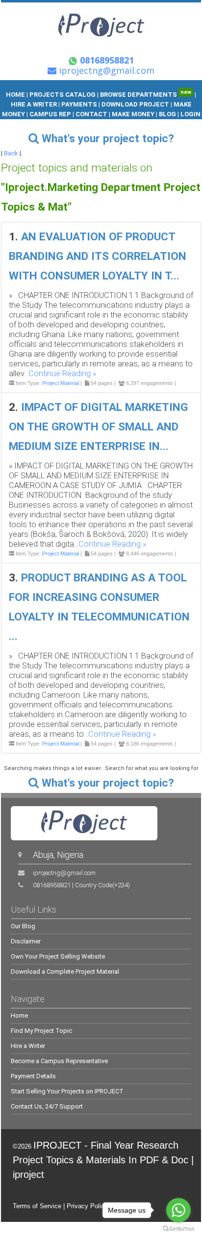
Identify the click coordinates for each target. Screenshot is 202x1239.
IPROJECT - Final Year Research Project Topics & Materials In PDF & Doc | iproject (103, 1160)
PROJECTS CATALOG (62, 94)
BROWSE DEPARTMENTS (145, 94)
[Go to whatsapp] (178, 1210)
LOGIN (190, 114)
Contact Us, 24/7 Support (47, 1106)
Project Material (60, 383)
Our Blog (23, 926)
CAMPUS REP (50, 114)
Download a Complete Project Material (65, 971)
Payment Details (33, 1076)
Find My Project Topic (41, 1030)
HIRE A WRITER (34, 104)
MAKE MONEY (133, 114)
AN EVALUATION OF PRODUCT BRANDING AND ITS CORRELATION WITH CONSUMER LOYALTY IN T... (97, 256)
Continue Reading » (62, 373)
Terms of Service (37, 1206)
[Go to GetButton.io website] (178, 1229)
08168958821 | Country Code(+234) (81, 885)
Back (11, 153)
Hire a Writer (28, 1045)
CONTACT (91, 114)
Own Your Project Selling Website (58, 956)
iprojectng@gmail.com (64, 872)
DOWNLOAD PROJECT (136, 104)
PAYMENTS (79, 104)
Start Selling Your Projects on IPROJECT (67, 1091)
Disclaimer (26, 941)
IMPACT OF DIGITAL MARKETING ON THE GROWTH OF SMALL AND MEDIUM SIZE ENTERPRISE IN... (98, 427)
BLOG (168, 114)
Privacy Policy (87, 1206)
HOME (15, 94)
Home (19, 1015)
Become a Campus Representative (59, 1061)
